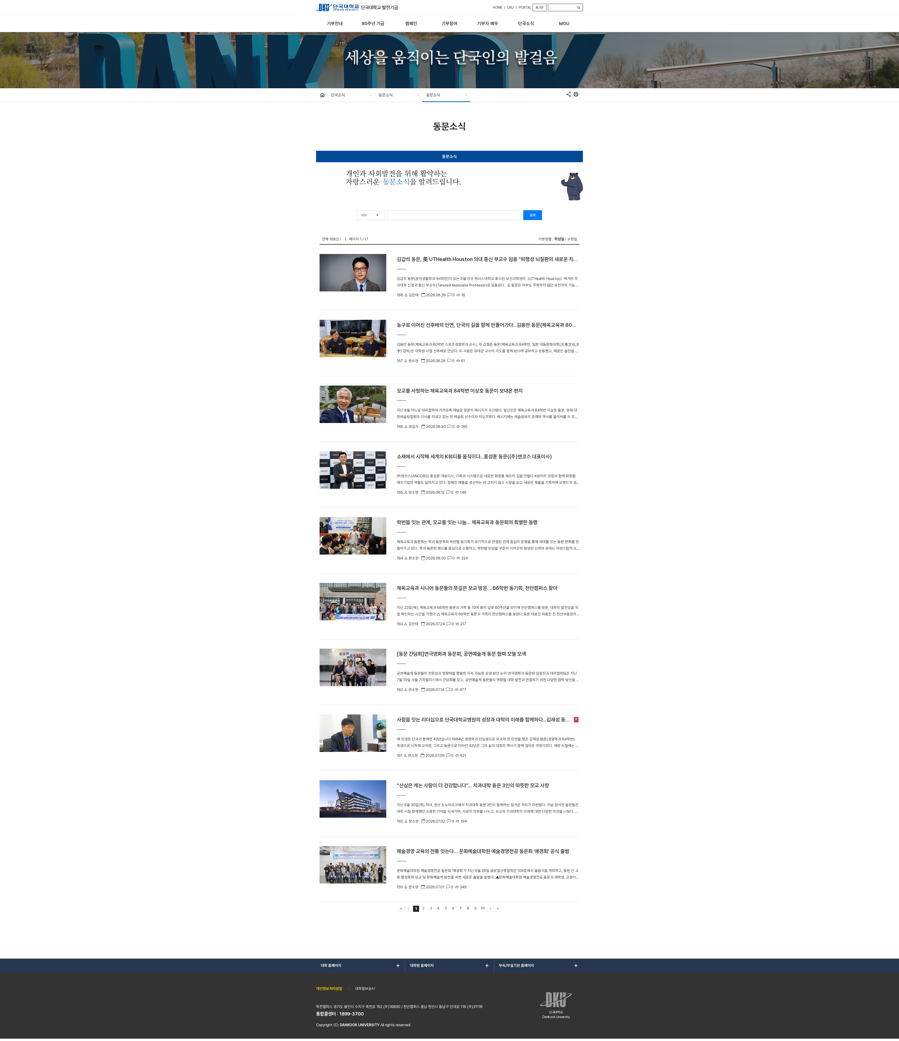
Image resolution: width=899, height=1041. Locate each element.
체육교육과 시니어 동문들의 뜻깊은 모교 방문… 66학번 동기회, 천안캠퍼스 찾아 (477, 588)
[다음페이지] (490, 909)
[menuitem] (334, 23)
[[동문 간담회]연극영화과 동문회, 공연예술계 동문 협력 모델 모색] (353, 672)
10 (483, 908)
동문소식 (449, 156)
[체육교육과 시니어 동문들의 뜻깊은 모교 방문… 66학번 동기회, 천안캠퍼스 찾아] (353, 606)
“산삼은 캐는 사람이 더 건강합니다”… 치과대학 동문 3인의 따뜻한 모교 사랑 (473, 785)
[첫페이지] (401, 909)
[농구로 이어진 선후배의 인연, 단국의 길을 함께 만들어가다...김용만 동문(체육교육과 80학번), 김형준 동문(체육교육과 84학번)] (353, 343)
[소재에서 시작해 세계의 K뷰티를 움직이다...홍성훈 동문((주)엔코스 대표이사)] (353, 474)
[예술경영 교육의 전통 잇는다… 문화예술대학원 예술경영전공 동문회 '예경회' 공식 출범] (353, 869)
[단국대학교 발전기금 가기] (337, 7)
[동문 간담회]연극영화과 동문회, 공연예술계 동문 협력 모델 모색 (461, 654)
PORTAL (525, 7)
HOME (497, 7)
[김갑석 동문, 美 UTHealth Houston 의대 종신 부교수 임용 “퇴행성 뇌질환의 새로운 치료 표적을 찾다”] (353, 277)
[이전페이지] (408, 909)
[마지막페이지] (498, 909)
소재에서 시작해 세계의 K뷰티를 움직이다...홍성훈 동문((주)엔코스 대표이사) (474, 456)
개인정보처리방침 (329, 988)
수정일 (572, 239)
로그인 (539, 7)
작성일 (559, 239)
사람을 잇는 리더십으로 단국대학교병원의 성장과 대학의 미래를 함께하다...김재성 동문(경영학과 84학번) (483, 720)
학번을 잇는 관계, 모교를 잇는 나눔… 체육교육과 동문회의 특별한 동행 (467, 522)
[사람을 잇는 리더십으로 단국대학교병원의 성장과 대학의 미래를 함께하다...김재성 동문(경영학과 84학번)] (353, 737)
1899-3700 (351, 1014)
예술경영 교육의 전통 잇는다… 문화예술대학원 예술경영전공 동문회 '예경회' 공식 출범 (483, 851)
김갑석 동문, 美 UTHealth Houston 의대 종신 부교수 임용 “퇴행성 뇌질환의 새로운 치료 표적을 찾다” (487, 259)
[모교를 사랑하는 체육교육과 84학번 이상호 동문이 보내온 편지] (353, 409)
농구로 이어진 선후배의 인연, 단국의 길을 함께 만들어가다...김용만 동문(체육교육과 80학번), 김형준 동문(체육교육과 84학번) (486, 325)
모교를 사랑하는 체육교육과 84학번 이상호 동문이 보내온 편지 (460, 391)
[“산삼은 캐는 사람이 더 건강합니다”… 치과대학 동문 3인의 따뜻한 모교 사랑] (353, 803)
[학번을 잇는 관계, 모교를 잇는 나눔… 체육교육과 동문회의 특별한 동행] (353, 540)
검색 (532, 215)
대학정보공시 (365, 988)
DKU (510, 7)
